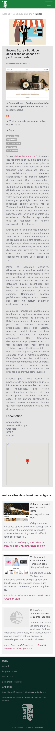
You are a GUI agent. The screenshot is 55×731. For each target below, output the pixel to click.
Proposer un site (9, 671)
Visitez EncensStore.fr (25, 156)
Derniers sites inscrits (12, 682)
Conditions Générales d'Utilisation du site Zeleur (24, 692)
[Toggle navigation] (49, 4)
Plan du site (7, 676)
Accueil (5, 666)
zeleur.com (22, 727)
